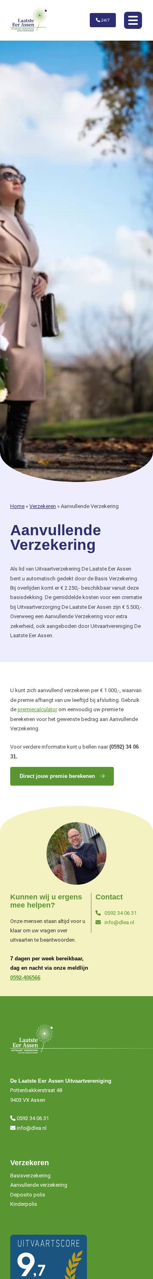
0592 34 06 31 (120, 913)
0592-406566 (25, 978)
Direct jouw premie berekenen (58, 776)
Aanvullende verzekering (38, 1185)
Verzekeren (42, 506)
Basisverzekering (30, 1176)
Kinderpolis (23, 1204)
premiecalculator (37, 709)
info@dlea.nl (118, 922)
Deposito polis (27, 1195)
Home (17, 506)
